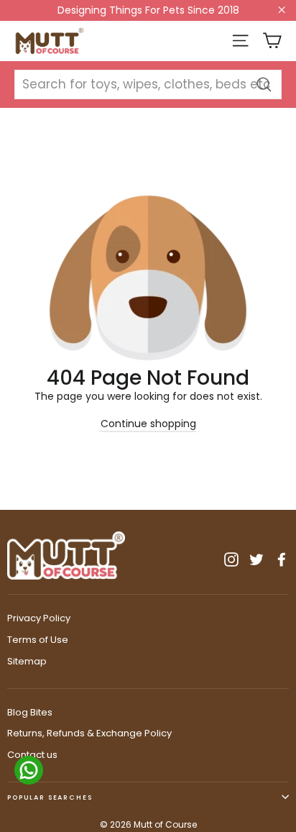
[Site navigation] (240, 41)
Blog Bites (29, 712)
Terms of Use (37, 639)
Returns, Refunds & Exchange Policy (89, 733)
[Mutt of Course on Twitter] (256, 559)
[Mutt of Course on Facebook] (281, 559)
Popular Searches (50, 797)
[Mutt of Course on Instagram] (231, 559)
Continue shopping (148, 423)
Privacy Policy (38, 618)
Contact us (32, 755)
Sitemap (27, 661)
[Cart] (272, 41)
